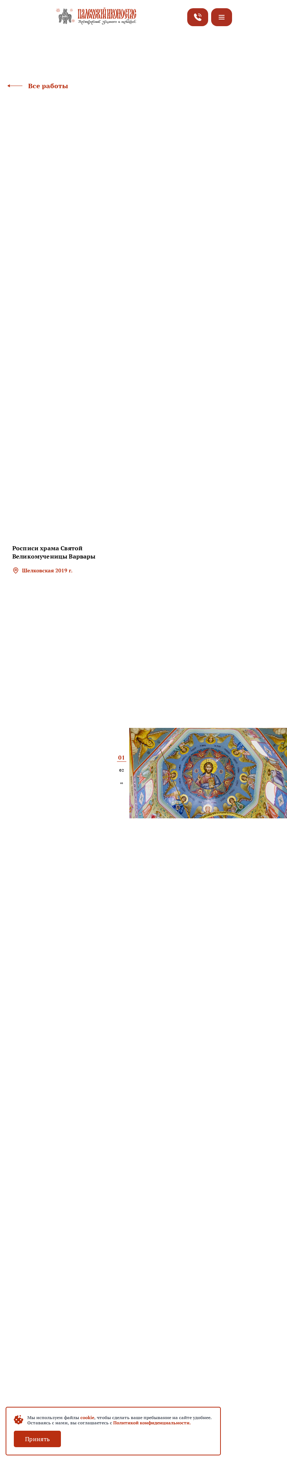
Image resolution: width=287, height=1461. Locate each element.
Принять (37, 1439)
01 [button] (121, 758)
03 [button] (121, 783)
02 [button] (121, 771)
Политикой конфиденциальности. (152, 1422)
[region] (63, 584)
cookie (87, 1417)
